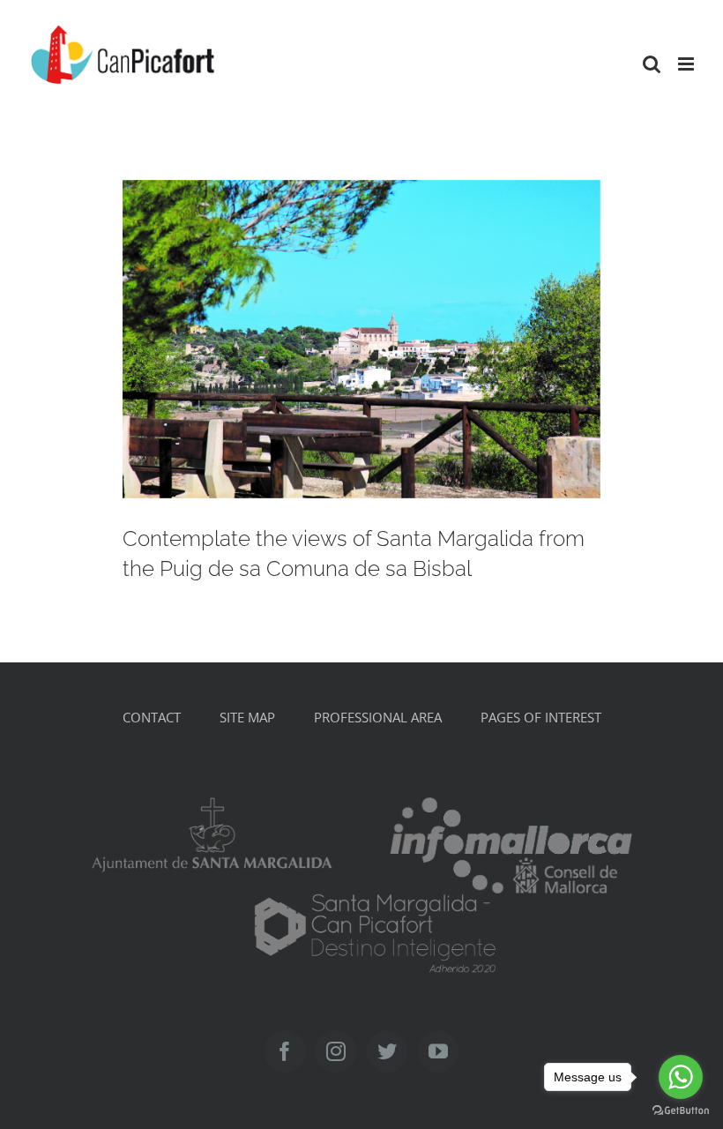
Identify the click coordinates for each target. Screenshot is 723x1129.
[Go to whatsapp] (681, 1077)
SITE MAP (247, 717)
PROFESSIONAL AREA (378, 717)
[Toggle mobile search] (651, 64)
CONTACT (152, 717)
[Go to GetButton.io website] (680, 1111)
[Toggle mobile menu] (687, 64)
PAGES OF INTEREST (541, 717)
